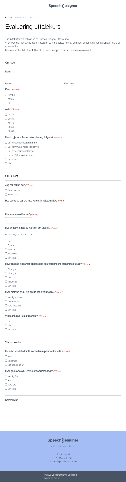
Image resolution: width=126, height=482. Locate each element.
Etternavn (69, 83)
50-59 (11, 127)
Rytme (11, 245)
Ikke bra (12, 384)
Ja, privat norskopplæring (20, 150)
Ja (9, 321)
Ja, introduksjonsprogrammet (22, 142)
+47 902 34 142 (63, 457)
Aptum (57, 478)
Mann (11, 98)
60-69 (11, 131)
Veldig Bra (13, 376)
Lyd (10, 241)
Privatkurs (13, 194)
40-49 (11, 122)
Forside (9, 17)
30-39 (11, 118)
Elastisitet (12, 253)
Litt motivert (14, 301)
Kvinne (11, 94)
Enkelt (11, 356)
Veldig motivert (15, 297)
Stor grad (12, 269)
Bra (10, 380)
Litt (9, 277)
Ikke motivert (14, 305)
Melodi (11, 249)
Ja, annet (12, 159)
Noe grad (12, 273)
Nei (9, 163)
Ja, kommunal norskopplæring (23, 146)
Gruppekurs (14, 190)
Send (12, 416)
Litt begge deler (16, 364)
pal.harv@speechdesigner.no (63, 461)
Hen (10, 103)
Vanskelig (12, 360)
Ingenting (12, 281)
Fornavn (9, 83)
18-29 (11, 114)
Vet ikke (12, 257)
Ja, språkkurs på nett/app (21, 155)
